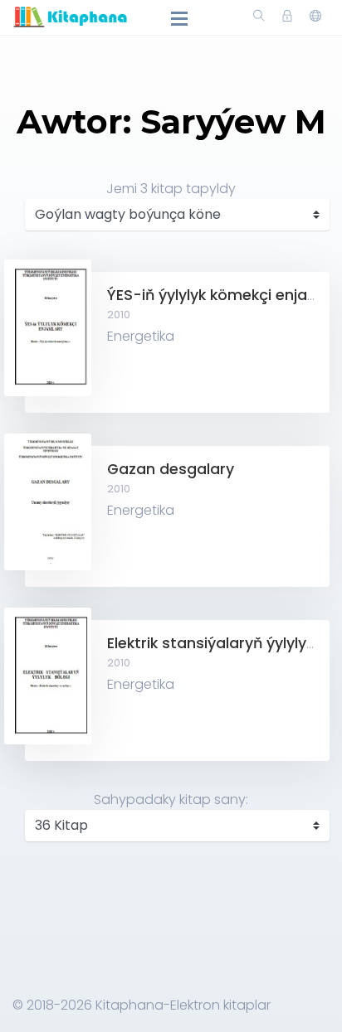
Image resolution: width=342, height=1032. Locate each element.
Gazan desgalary (170, 469)
